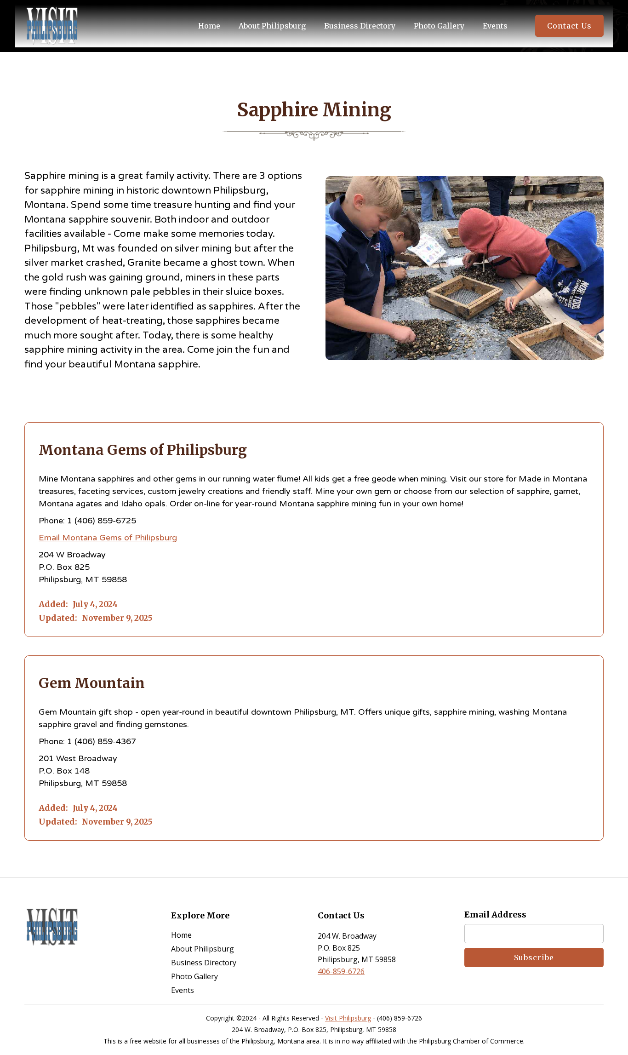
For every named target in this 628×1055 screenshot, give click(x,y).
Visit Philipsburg (348, 1018)
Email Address (495, 914)
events (495, 25)
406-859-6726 (341, 971)
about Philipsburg (202, 948)
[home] (52, 26)
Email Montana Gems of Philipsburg (108, 538)
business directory (359, 25)
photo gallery (439, 25)
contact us (569, 25)
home (181, 935)
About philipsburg (272, 25)
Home (209, 25)
